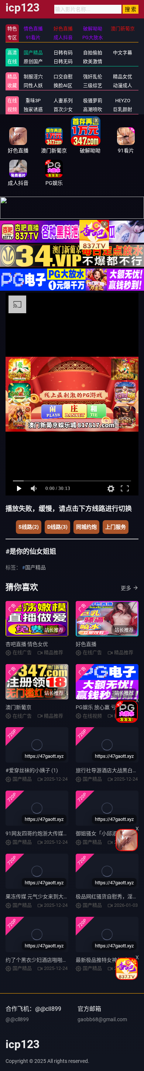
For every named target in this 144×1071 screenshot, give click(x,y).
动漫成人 (122, 85)
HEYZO (122, 100)
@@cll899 (17, 1019)
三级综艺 (92, 85)
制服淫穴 (33, 76)
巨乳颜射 (122, 109)
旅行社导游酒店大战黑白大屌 (109, 770)
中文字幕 (122, 52)
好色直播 (86, 644)
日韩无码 (63, 61)
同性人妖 (33, 85)
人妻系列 (63, 100)
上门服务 (115, 527)
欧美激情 (92, 61)
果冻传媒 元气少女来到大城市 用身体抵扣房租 (58, 896)
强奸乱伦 (92, 76)
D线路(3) (57, 527)
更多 (126, 588)
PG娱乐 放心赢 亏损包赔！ (106, 707)
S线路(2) (28, 527)
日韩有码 (63, 52)
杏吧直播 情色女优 (27, 644)
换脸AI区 (63, 85)
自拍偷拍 (92, 52)
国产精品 (33, 52)
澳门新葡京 (18, 707)
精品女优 (122, 76)
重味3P (33, 100)
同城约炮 (86, 527)
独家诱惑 (33, 109)
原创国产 (33, 61)
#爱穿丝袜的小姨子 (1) (32, 770)
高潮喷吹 (92, 109)
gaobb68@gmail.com (102, 1019)
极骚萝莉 (92, 100)
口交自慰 (63, 76)
